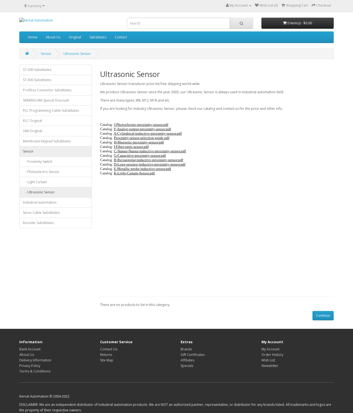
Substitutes (97, 37)
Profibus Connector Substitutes (47, 90)
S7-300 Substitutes (37, 80)
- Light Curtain (35, 182)
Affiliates (187, 360)
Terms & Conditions (34, 371)
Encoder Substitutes (38, 222)
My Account (270, 349)
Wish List (268, 360)
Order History (272, 354)
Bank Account (30, 349)
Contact (121, 37)
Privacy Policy (29, 365)
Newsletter (269, 365)
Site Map (106, 360)
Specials (187, 365)
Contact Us (108, 349)
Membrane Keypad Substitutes (47, 141)
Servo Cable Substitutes (41, 212)
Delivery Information (35, 360)
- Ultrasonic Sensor (39, 192)
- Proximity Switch (37, 161)
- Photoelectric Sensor (41, 171)
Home (33, 37)
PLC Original (32, 120)
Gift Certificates (193, 354)
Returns (106, 354)
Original (75, 37)
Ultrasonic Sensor (77, 53)
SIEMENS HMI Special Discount (46, 100)
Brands (186, 349)
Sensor (46, 53)
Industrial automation (40, 202)
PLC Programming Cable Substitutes (51, 110)
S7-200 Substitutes (37, 69)
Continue (323, 315)
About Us (53, 37)
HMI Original (32, 131)
